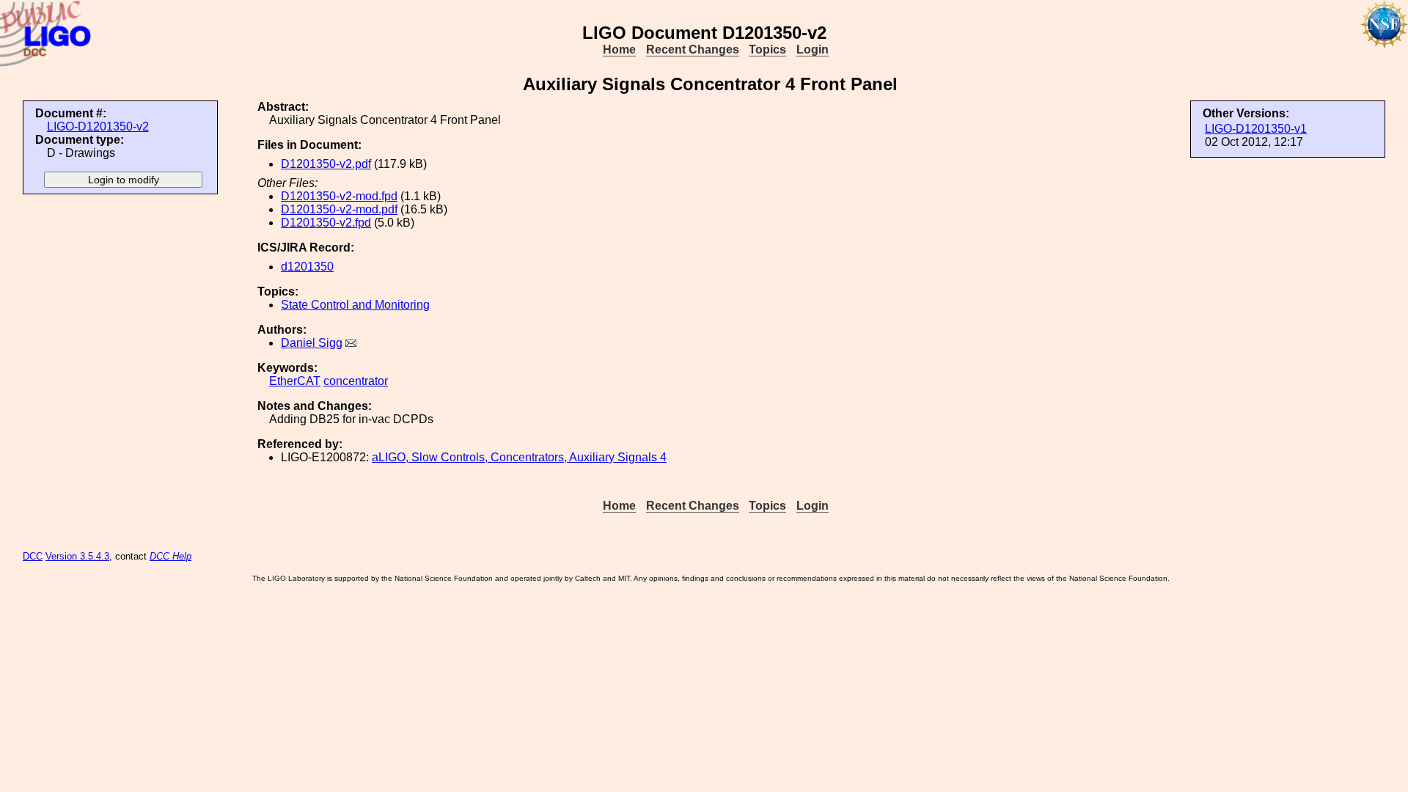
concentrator (355, 381)
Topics (767, 49)
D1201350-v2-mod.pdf (339, 209)
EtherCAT (294, 381)
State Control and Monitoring (355, 304)
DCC (33, 556)
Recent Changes (692, 49)
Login (812, 49)
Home (619, 49)
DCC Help (170, 556)
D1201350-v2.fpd (326, 222)
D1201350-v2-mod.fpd (339, 196)
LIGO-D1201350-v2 (98, 126)
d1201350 (307, 266)
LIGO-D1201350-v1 (1256, 128)
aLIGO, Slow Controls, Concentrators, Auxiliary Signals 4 (519, 457)
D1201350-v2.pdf (326, 164)
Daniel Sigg (311, 343)
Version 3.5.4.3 (77, 556)
